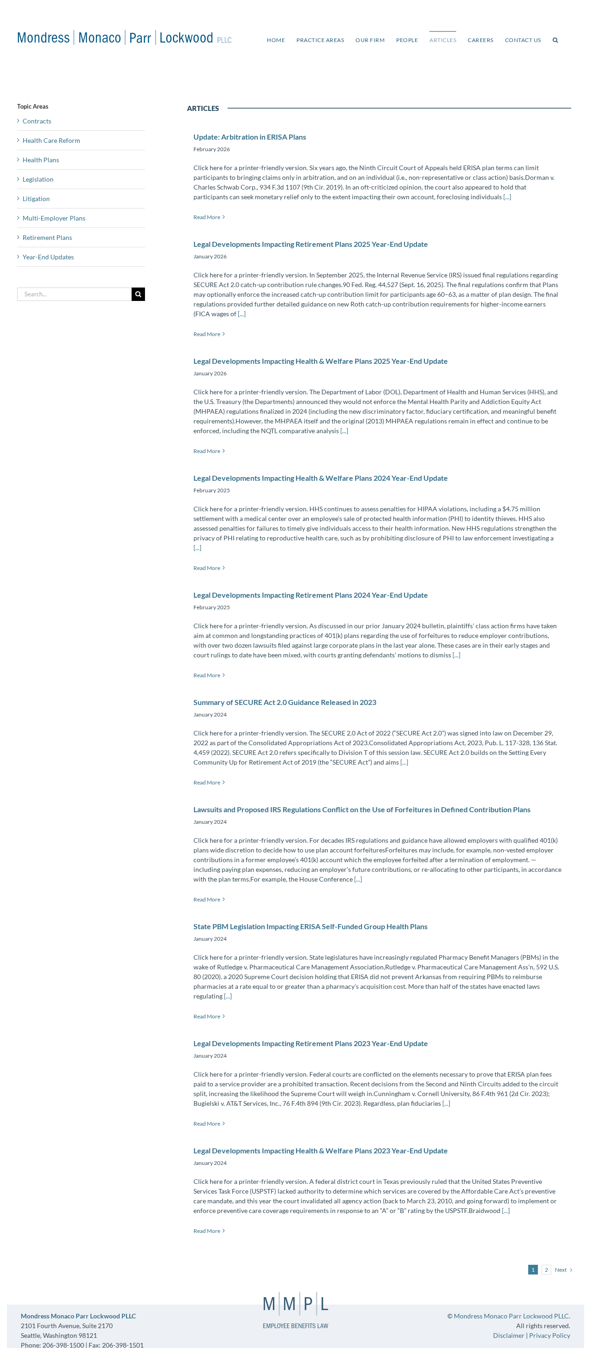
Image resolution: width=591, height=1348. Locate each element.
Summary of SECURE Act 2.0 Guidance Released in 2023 (284, 702)
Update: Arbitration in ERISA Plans (249, 136)
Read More (206, 217)
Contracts (37, 121)
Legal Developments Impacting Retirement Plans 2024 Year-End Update (310, 594)
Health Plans (41, 160)
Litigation (36, 198)
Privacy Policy (549, 1335)
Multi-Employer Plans (54, 218)
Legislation (38, 179)
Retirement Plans (47, 237)
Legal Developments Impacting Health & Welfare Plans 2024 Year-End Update (320, 477)
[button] (555, 40)
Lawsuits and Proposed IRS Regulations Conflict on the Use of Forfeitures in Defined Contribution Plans (362, 809)
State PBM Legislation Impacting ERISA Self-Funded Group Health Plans (310, 926)
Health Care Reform (51, 140)
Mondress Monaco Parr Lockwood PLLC (511, 1316)
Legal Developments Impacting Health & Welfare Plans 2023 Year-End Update (320, 1150)
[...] (506, 197)
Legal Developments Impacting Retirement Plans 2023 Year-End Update (310, 1043)
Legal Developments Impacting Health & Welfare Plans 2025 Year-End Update (320, 360)
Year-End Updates (48, 257)
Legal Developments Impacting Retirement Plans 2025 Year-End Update (310, 243)
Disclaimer (509, 1335)
